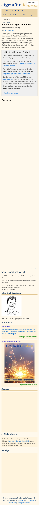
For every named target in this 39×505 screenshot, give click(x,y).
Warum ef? (9, 11)
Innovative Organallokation (16, 24)
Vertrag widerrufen (23, 503)
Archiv (31, 11)
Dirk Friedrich (9, 30)
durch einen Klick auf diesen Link (18, 441)
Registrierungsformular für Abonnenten (16, 74)
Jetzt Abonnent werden (11, 93)
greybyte (20, 500)
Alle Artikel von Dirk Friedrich (10, 290)
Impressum (33, 15)
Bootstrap (12, 503)
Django (31, 500)
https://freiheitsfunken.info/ (28, 385)
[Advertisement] (20, 185)
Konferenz (16, 15)
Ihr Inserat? (6, 326)
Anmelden (32, 3)
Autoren (24, 11)
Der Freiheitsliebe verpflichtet (11, 341)
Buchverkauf (7, 15)
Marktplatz (24, 15)
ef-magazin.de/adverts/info (28, 337)
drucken (35, 269)
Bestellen (17, 11)
